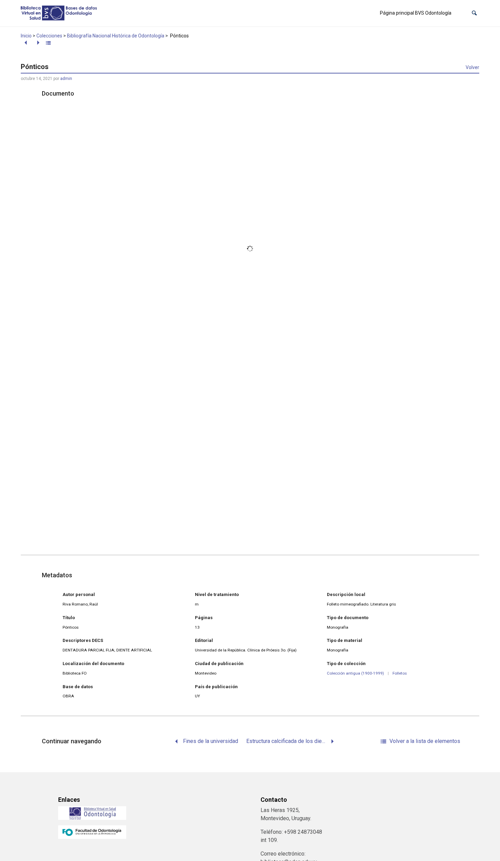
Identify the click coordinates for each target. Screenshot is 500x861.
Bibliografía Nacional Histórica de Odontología (115, 35)
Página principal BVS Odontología (415, 13)
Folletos (400, 673)
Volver (472, 67)
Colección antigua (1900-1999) (355, 673)
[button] (474, 13)
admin (66, 78)
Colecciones (49, 35)
